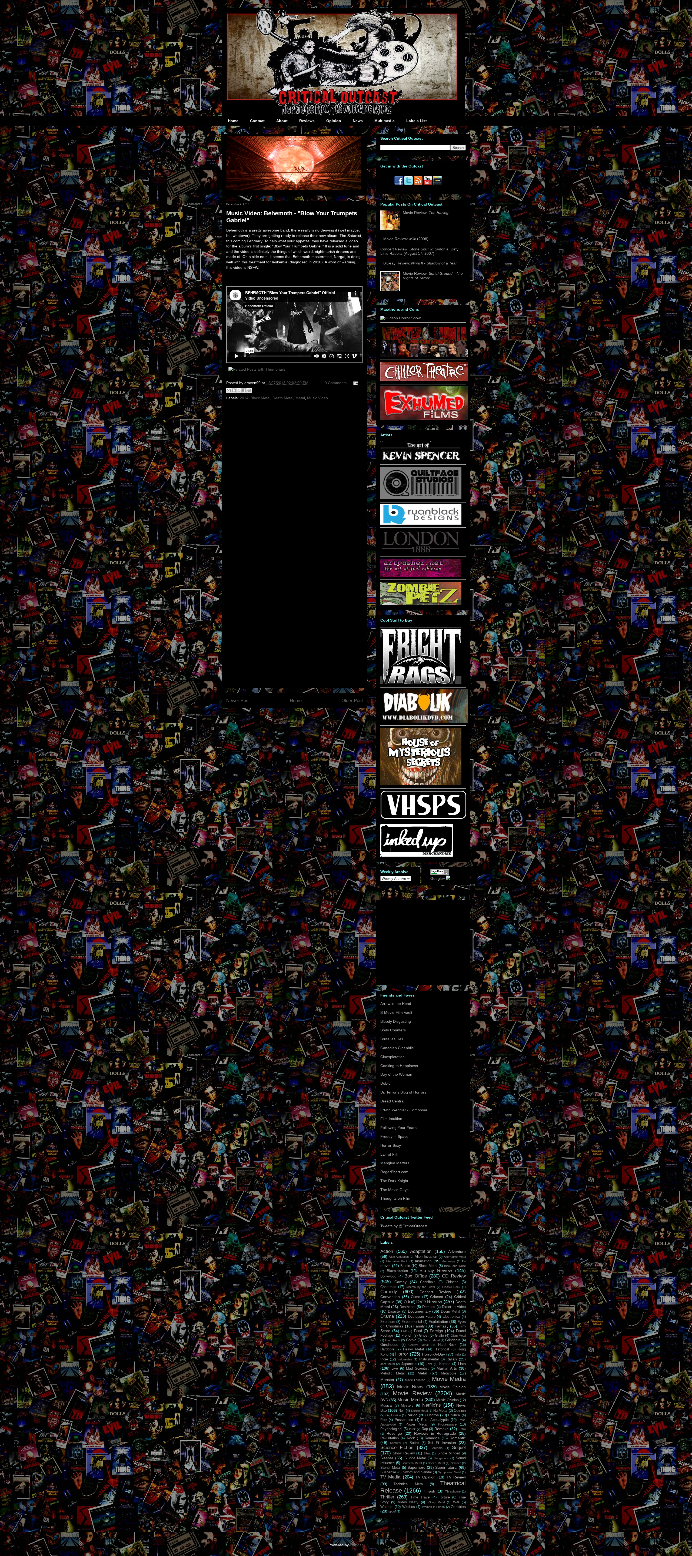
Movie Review (412, 1393)
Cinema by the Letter (420, 1287)
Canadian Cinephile (397, 1048)
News (358, 121)
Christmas (388, 1287)
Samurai (395, 1442)
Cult (407, 1302)
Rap (425, 1429)
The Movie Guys (394, 1190)
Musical (386, 1405)
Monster (387, 1379)
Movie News (410, 1386)
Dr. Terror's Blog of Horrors (403, 1092)
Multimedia (384, 121)
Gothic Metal (431, 1340)
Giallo (439, 1335)
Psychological (391, 1429)
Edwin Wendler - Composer (403, 1110)
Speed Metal (436, 1463)
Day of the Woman (396, 1074)
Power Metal (416, 1424)
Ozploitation (393, 1415)
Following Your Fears (398, 1127)
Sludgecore (441, 1458)
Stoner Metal (390, 1468)
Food (418, 1331)
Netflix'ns (431, 1405)
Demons (428, 1307)
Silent (427, 1453)
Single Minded (448, 1453)
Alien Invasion (426, 1257)
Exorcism (387, 1322)
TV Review (456, 1477)
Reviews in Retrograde (435, 1433)
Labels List (416, 121)
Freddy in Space (394, 1136)
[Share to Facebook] (244, 390)
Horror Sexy (390, 1145)
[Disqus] (294, 476)
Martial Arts (447, 1368)
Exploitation (438, 1321)
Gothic (411, 1340)
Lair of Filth (390, 1154)
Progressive (447, 1424)
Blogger (356, 1545)
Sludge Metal (415, 1458)
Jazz (429, 1364)
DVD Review (429, 1301)
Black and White (455, 1265)
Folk (404, 1331)
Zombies (458, 1506)
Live (394, 1368)
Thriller (387, 1497)
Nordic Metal (419, 1410)
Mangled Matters (394, 1163)
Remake (441, 1429)
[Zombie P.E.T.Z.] (420, 603)
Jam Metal (387, 1364)
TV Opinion (425, 1477)
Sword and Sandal (417, 1472)
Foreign (436, 1331)
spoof (392, 1511)
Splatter (456, 1463)
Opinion (333, 121)
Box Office (415, 1276)
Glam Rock (392, 1340)
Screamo (437, 1448)
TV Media (390, 1477)
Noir (401, 1411)
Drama (387, 1316)
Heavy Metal (413, 1349)
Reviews (307, 121)
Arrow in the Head (395, 1003)
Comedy (388, 1291)
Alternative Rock (397, 1261)
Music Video (317, 398)
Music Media (410, 1399)
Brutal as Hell (391, 1039)
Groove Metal (418, 1344)
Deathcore (407, 1307)
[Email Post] (354, 383)
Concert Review (435, 1292)
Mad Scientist (417, 1368)
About (282, 121)
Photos (433, 1415)
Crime (415, 1297)
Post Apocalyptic (435, 1420)
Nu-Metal (440, 1411)
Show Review (403, 1453)
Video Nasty (408, 1502)
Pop (383, 1420)
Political (454, 1415)
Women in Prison (433, 1506)
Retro (462, 1429)
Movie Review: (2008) (405, 239)
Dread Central (392, 1101)
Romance (432, 1438)
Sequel (459, 1447)
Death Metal (282, 398)
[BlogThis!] (234, 390)
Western (386, 1507)
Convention (390, 1297)
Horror (401, 1354)
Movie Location (415, 1379)
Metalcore (448, 1373)
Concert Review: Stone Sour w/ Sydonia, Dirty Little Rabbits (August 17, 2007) (419, 251)
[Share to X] (239, 390)
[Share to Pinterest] (249, 390)
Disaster (394, 1311)
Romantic (458, 1438)
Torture (444, 1497)
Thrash (429, 1491)
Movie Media (449, 1379)
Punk (412, 1429)
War (456, 1502)
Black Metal (260, 398)
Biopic (405, 1266)
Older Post (352, 700)
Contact (257, 121)
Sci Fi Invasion (442, 1442)
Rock (411, 1438)
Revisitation (389, 1438)
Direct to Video (454, 1307)
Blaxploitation (397, 1271)
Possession (404, 1420)
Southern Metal (412, 1463)
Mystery (407, 1405)
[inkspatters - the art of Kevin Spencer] (420, 460)
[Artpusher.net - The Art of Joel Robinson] (420, 575)
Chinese (452, 1282)
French (406, 1335)
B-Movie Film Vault (396, 1012)
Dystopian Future (421, 1317)
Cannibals (427, 1282)
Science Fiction (396, 1447)
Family (419, 1326)
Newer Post (238, 700)
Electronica (451, 1317)
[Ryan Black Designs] (420, 523)
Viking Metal (436, 1502)
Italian (452, 1359)
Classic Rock (451, 1287)
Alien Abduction (399, 1256)
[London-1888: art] (420, 552)
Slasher (386, 1458)
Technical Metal (408, 1484)
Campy (400, 1282)
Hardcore (387, 1349)
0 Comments (336, 383)
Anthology (448, 1261)
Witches (408, 1507)
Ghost (423, 1335)
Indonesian (405, 1359)
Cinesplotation (392, 1057)
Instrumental (429, 1359)
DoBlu (385, 1083)
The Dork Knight (394, 1181)
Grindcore (452, 1340)
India (458, 1354)
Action (386, 1251)
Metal (300, 398)
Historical (441, 1349)
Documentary (419, 1311)
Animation (423, 1261)
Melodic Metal (392, 1373)
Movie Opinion (453, 1387)
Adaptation (420, 1251)
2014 (244, 398)
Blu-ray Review (436, 1270)
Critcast (436, 1297)
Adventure (457, 1251)
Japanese (409, 1364)
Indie (384, 1359)
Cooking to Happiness (399, 1066)
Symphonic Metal (449, 1472)
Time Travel (420, 1497)
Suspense (388, 1472)
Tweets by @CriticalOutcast (403, 1226)
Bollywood (388, 1276)
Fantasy (441, 1326)
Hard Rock (447, 1345)
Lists (462, 1364)
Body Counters (393, 1030)
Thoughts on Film (395, 1198)
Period (412, 1415)
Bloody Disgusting (395, 1021)
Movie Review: (425, 212)
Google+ (437, 878)
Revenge (394, 1433)
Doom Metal (450, 1311)
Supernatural (446, 1467)
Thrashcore (453, 1491)
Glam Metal (458, 1335)
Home (233, 121)
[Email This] (228, 390)
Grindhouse (389, 1345)
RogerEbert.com (394, 1172)
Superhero (416, 1467)
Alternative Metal (455, 1256)
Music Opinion (447, 1400)
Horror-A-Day (433, 1354)
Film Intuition (391, 1118)
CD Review (454, 1276)
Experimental (411, 1322)
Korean (444, 1364)
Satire (414, 1443)
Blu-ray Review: (420, 263)
